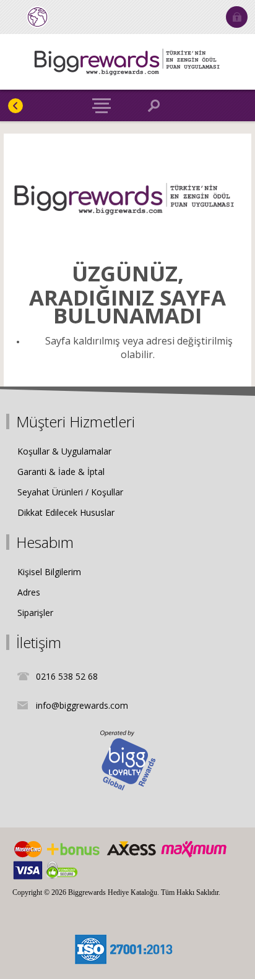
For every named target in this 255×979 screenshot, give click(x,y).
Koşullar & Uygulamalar (64, 451)
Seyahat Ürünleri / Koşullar (70, 492)
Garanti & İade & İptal (61, 471)
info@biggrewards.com (82, 705)
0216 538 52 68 (67, 676)
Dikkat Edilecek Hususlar (66, 512)
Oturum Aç (237, 17)
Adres (28, 592)
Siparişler (35, 612)
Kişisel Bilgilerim (49, 572)
